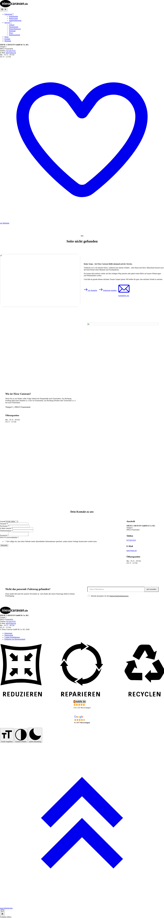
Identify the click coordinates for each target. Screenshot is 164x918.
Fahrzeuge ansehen (110, 290)
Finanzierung (13, 27)
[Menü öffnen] (4, 9)
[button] (82, 704)
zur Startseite (92, 290)
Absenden (4, 545)
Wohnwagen (13, 18)
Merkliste (7, 41)
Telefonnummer (6, 531)
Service (7, 23)
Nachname (4, 526)
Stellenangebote (14, 35)
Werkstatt (12, 31)
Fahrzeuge (8, 14)
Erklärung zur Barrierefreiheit (14, 639)
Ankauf (11, 25)
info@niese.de (11, 53)
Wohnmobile (13, 16)
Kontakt (7, 39)
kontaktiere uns (123, 296)
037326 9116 (11, 51)
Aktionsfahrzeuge (15, 20)
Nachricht (4, 535)
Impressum (8, 633)
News (11, 33)
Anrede (2, 521)
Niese (6, 37)
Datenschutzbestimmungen (118, 596)
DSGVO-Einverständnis (9, 537)
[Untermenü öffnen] (13, 14)
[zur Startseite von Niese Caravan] (14, 7)
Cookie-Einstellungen (12, 637)
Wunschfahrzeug (15, 29)
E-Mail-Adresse (6, 528)
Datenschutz (8, 635)
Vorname (4, 524)
